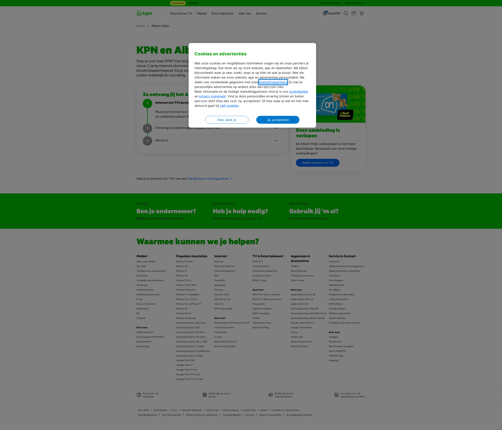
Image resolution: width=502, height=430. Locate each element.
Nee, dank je (227, 120)
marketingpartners (273, 82)
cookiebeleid (298, 91)
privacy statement (212, 96)
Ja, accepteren (278, 120)
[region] (252, 85)
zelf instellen (229, 106)
